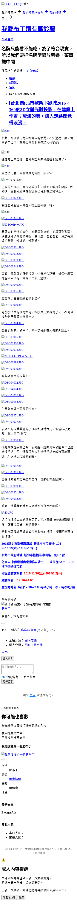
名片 (12, 87)
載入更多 (8, 658)
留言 (34, 630)
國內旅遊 (31, 640)
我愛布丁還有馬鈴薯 (28, 29)
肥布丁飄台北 (34, 645)
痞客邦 (25, 630)
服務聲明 (40, 853)
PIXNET (17, 849)
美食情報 (32, 70)
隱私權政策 (66, 849)
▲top (4, 651)
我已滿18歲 (9, 897)
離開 (21, 897)
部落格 (13, 82)
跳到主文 (7, 39)
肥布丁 (5, 608)
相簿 (12, 78)
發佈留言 (8, 681)
